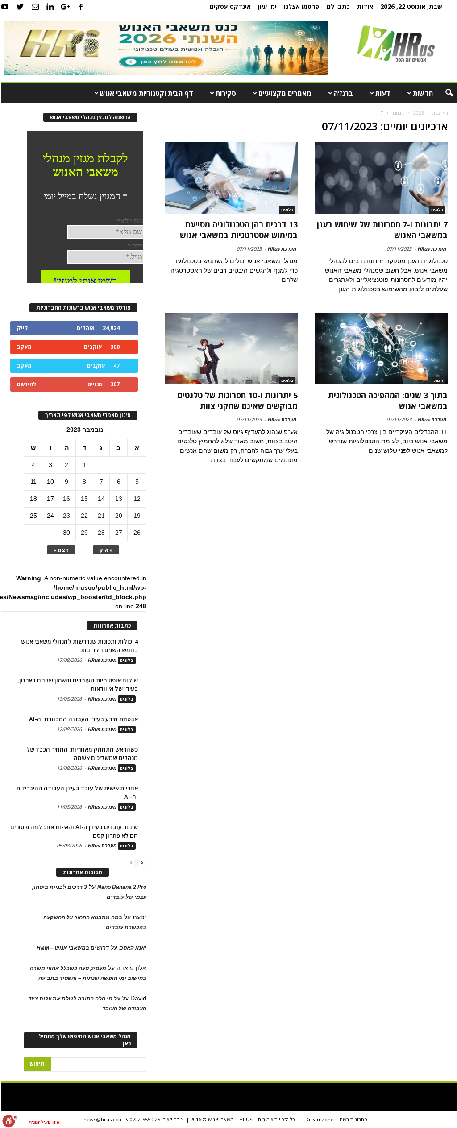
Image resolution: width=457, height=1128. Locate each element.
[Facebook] (80, 6)
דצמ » (61, 549)
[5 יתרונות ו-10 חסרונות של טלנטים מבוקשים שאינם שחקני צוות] (231, 348)
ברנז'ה (343, 93)
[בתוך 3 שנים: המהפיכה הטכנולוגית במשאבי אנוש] (381, 348)
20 (118, 515)
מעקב (24, 347)
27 (118, 532)
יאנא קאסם (132, 948)
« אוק (106, 549)
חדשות (423, 93)
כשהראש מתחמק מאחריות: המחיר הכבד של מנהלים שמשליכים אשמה (82, 753)
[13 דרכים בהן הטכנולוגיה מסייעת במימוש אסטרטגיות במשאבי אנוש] (231, 178)
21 (101, 515)
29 (84, 532)
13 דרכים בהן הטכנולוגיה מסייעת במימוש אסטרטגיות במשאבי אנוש (239, 229)
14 (101, 498)
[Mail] (35, 6)
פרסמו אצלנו (301, 6)
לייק (22, 328)
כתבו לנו (338, 6)
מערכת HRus (431, 248)
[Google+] (65, 6)
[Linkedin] (50, 6)
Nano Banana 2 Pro (121, 887)
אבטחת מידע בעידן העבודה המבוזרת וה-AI (83, 719)
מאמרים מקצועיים (285, 93)
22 (84, 515)
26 (137, 532)
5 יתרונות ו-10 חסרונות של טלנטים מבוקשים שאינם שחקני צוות (238, 400)
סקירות (226, 93)
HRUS (245, 1119)
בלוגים (437, 209)
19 (137, 515)
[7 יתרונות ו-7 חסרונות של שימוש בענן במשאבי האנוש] (381, 178)
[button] (443, 93)
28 (101, 532)
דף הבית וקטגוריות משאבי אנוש (146, 93)
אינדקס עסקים (230, 6)
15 (84, 498)
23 (66, 515)
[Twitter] (20, 6)
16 (66, 498)
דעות (383, 93)
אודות (365, 6)
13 (118, 498)
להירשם (26, 384)
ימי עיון (267, 6)
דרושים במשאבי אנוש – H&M (73, 948)
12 (137, 498)
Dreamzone (319, 1119)
